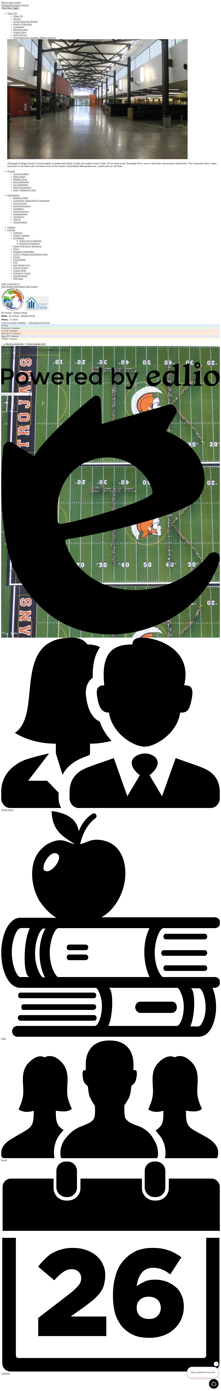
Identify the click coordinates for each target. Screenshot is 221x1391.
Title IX (17, 219)
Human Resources (22, 206)
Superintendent (20, 214)
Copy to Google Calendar (13, 322)
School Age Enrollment (30, 241)
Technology (19, 217)
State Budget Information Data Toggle (19, 286)
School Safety (19, 32)
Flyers (16, 249)
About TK (18, 16)
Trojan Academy (21, 174)
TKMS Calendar (9, 339)
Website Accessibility (17, 355)
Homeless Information (23, 251)
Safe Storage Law (21, 265)
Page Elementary (21, 182)
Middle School (20, 179)
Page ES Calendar (9, 336)
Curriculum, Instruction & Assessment (31, 200)
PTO (15, 262)
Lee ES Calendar (9, 331)
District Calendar (21, 235)
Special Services (21, 211)
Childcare (17, 232)
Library (16, 257)
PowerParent (19, 259)
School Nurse (19, 270)
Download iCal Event (39, 322)
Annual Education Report (25, 21)
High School (19, 176)
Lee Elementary (20, 184)
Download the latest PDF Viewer (23, 358)
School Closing (20, 268)
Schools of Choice (22, 273)
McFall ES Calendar (11, 333)
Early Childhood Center (24, 190)
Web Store (18, 278)
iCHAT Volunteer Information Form (30, 254)
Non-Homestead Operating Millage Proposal (34, 37)
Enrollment (18, 238)
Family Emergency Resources (27, 246)
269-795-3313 (62, 350)
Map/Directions (20, 29)
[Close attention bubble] (216, 1363)
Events (4, 325)
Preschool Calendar (10, 328)
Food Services (20, 203)
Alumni (16, 19)
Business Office (20, 198)
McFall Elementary (22, 187)
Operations (18, 208)
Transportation (20, 222)
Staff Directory (20, 35)
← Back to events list (13, 344)
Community (19, 27)
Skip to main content (11, 2)
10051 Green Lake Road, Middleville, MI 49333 (24, 350)
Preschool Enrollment (29, 243)
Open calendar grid (36, 344)
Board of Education (22, 24)
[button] (12, 13)
